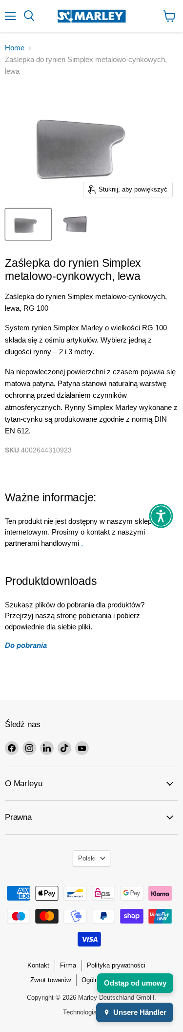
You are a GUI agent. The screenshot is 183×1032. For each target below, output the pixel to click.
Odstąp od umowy (135, 983)
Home (14, 47)
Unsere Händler (139, 1012)
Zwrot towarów (50, 980)
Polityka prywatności (116, 965)
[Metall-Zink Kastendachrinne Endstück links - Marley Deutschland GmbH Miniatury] (28, 224)
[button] (161, 516)
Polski (87, 858)
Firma (68, 965)
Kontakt (38, 965)
